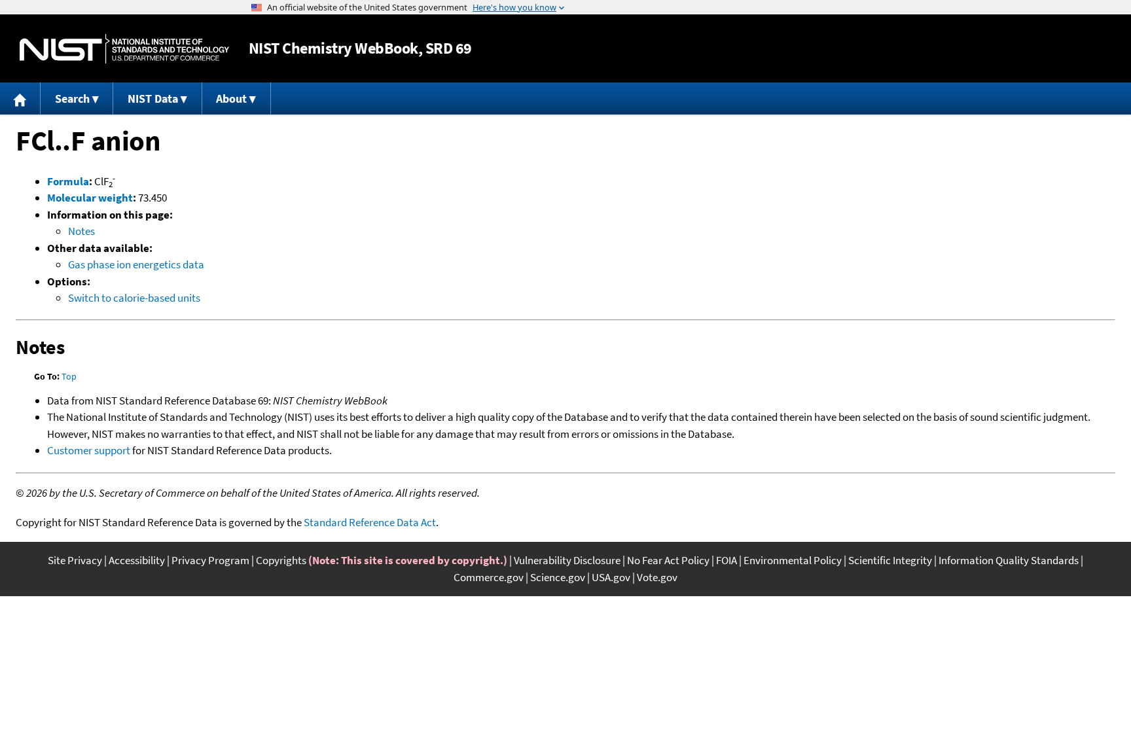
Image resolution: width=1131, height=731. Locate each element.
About (231, 98)
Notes (81, 231)
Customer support (88, 450)
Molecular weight (90, 197)
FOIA (726, 560)
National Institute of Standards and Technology (124, 48)
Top (69, 376)
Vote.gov (657, 577)
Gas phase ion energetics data (136, 264)
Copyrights (281, 560)
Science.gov (557, 577)
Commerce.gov (489, 577)
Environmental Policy (793, 560)
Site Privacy (75, 560)
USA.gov (611, 577)
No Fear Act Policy (668, 560)
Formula (68, 181)
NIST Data (153, 98)
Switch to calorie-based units (134, 298)
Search (72, 98)
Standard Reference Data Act (370, 522)
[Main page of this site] (20, 98)
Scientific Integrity (890, 560)
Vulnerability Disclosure (567, 560)
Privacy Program (210, 560)
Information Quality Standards (1009, 560)
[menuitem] (20, 98)
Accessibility (137, 560)
